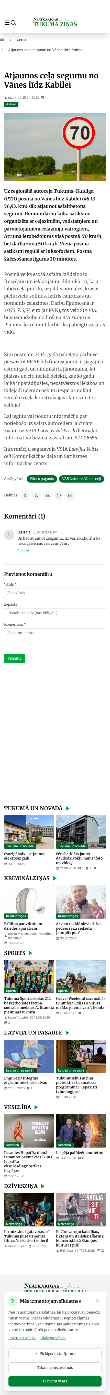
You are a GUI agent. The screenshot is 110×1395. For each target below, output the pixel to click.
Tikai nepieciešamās (55, 1367)
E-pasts (10, 604)
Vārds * (10, 584)
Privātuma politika (22, 1338)
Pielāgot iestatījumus (58, 1353)
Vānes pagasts (42, 478)
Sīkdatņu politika (53, 1338)
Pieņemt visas (55, 1381)
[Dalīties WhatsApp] (58, 495)
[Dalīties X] (36, 495)
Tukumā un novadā (20, 846)
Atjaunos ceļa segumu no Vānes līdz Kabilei (45, 50)
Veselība (12, 1145)
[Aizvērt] (97, 1301)
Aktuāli (22, 40)
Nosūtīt (14, 658)
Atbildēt (23, 550)
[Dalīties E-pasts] (70, 495)
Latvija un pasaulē (19, 1070)
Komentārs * (15, 624)
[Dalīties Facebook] (25, 495)
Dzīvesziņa (14, 1224)
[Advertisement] (55, 735)
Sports (11, 991)
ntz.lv (12, 97)
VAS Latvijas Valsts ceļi (81, 478)
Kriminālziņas (16, 916)
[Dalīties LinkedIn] (47, 495)
